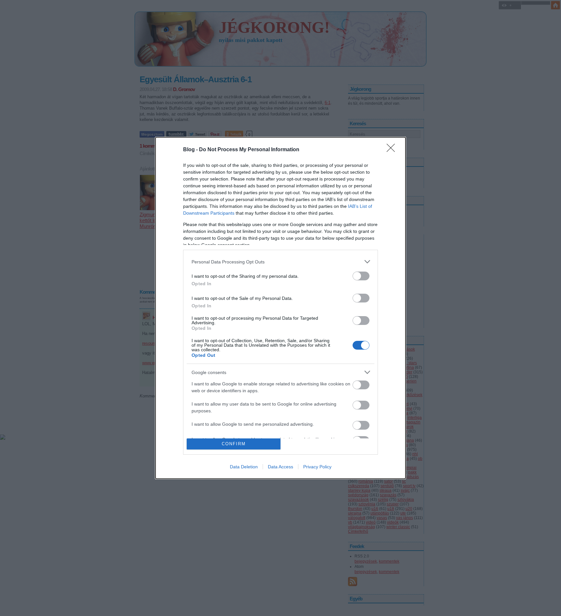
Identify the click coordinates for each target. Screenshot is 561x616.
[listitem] (280, 261)
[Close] (393, 150)
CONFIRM (234, 443)
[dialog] (280, 307)
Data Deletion (244, 466)
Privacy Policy (317, 466)
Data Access (280, 466)
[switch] (361, 276)
